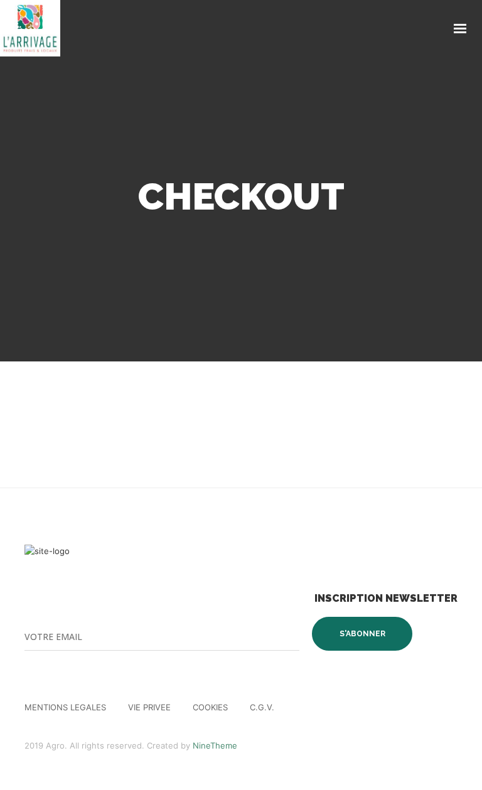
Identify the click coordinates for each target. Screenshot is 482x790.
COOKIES (210, 707)
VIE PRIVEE (149, 707)
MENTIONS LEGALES (65, 707)
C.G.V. (262, 707)
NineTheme (215, 745)
